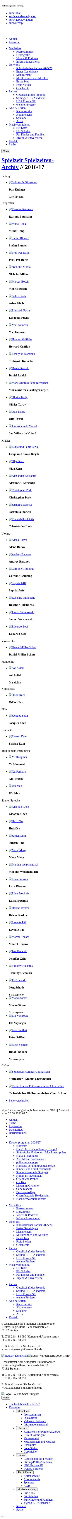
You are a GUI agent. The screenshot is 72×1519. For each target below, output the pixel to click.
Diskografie (23, 55)
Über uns (14, 64)
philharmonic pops (27, 1162)
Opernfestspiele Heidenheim (32, 1195)
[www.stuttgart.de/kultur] (14, 1355)
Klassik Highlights (27, 1155)
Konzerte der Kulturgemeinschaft (35, 1165)
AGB (19, 121)
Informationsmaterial (28, 61)
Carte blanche (24, 1188)
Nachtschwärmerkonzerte (31, 1198)
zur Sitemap (16, 22)
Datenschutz (16, 1129)
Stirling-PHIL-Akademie (30, 98)
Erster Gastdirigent (27, 71)
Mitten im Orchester (28, 1185)
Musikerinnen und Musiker (32, 78)
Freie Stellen (23, 84)
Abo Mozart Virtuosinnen (31, 1159)
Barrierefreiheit (17, 1132)
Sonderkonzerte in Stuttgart (32, 1172)
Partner (13, 91)
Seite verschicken (19, 1100)
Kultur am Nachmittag (29, 1175)
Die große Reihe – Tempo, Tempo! (36, 1149)
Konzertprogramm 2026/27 (25, 1142)
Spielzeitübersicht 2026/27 (24, 1404)
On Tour (21, 1182)
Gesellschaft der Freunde (30, 94)
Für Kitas (21, 127)
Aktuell (13, 38)
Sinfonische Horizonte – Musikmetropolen (41, 1152)
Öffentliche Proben (27, 1178)
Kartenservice (24, 111)
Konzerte (14, 42)
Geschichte (22, 88)
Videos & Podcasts (27, 58)
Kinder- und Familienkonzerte (33, 1169)
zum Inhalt (15, 13)
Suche (12, 144)
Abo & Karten (17, 108)
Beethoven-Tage (25, 1192)
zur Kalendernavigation (22, 16)
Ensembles (22, 81)
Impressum (15, 1126)
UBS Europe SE (26, 101)
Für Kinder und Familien (30, 134)
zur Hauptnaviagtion (21, 19)
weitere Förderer (25, 104)
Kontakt (13, 141)
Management (23, 74)
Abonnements (24, 114)
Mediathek (15, 48)
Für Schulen (23, 131)
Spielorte (21, 117)
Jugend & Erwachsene (29, 137)
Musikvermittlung (19, 124)
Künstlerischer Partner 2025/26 (34, 68)
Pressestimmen (24, 51)
